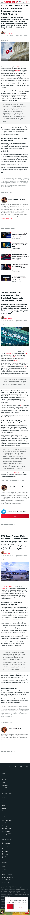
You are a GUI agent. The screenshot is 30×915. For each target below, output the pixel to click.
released (3, 588)
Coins (3, 797)
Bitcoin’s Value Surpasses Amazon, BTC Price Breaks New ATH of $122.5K (20, 244)
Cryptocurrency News (15, 480)
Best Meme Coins (6, 831)
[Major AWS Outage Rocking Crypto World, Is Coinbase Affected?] (6, 235)
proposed (17, 70)
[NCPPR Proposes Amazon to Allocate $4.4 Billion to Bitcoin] (6, 279)
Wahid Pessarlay (16, 248)
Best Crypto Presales (7, 826)
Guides (4, 808)
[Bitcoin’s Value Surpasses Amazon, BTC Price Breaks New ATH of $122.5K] (6, 246)
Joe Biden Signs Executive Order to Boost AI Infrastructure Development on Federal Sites (20, 266)
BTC (25, 366)
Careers (4, 872)
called (26, 473)
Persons (4, 803)
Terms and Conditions (8, 877)
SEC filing (14, 357)
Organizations (5, 800)
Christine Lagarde (18, 473)
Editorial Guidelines (7, 874)
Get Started (27, 912)
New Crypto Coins (7, 828)
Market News (4, 192)
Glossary (4, 811)
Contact (4, 869)
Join (15, 516)
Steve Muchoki (16, 270)
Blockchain (5, 785)
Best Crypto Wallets (7, 834)
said (21, 405)
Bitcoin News (4, 480)
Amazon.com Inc (5, 77)
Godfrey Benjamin (17, 236)
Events (3, 805)
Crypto (3, 782)
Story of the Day (6, 777)
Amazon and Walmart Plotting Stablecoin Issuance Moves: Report (20, 255)
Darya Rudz (7, 553)
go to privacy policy (20, 907)
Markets (4, 780)
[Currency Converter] (27, 2)
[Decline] (26, 899)
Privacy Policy (5, 882)
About (3, 866)
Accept (10, 906)
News (10, 192)
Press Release (5, 788)
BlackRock (8, 353)
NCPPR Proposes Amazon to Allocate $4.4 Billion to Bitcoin (19, 276)
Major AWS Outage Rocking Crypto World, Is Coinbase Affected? (20, 233)
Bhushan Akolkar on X (6, 218)
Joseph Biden (18, 67)
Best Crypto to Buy (7, 820)
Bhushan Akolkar (8, 33)
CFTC (15, 360)
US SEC (26, 353)
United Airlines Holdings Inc (8, 586)
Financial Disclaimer (7, 880)
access (20, 96)
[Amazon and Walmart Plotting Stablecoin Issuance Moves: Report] (6, 257)
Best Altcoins (5, 823)
